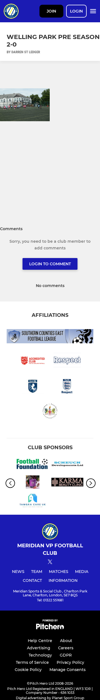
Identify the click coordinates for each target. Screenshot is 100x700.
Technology (40, 655)
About (66, 640)
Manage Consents (67, 669)
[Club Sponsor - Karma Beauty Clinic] (67, 483)
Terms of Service (32, 662)
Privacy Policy (70, 662)
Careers (65, 647)
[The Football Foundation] (33, 465)
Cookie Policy (28, 669)
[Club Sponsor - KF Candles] (33, 483)
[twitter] (50, 562)
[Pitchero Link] (50, 628)
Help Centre (40, 640)
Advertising (38, 647)
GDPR (66, 655)
